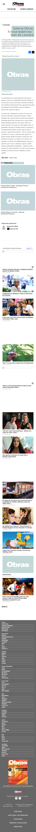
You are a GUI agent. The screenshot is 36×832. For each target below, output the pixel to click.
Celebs (3, 739)
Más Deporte (4, 674)
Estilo (3, 682)
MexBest (4, 744)
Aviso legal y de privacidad (18, 815)
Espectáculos (5, 721)
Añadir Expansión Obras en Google (11, 56)
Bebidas (3, 747)
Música (3, 689)
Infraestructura (6, 627)
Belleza (3, 728)
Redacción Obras (12, 226)
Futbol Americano (6, 671)
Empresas (4, 635)
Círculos (4, 724)
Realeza (3, 723)
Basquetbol (4, 673)
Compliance (18, 819)
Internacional (5, 640)
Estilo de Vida (5, 754)
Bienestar (4, 752)
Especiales (4, 716)
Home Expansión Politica (7, 637)
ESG (2, 645)
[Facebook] (29, 52)
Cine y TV (4, 687)
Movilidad (4, 700)
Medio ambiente (5, 695)
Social (3, 697)
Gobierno (4, 653)
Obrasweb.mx (20, 798)
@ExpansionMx (14, 228)
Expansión (5, 633)
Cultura (3, 731)
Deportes (4, 686)
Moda (3, 726)
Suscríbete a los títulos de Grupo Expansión (18, 786)
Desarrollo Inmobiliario (27, 9)
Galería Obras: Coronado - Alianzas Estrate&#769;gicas (12, 213)
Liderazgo (4, 713)
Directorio (18, 826)
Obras (3, 622)
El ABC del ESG (5, 705)
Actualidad (4, 712)
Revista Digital (5, 678)
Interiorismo (6, 25)
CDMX (3, 658)
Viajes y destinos (5, 749)
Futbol (3, 668)
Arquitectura (5, 629)
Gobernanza (4, 699)
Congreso (4, 656)
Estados (3, 660)
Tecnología (4, 642)
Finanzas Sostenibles (6, 702)
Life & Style (5, 681)
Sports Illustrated (7, 666)
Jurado (3, 755)
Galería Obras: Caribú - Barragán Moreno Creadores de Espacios (14, 186)
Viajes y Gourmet (5, 691)
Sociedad (4, 663)
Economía (4, 638)
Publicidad (18, 811)
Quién (3, 720)
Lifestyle (4, 676)
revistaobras (16, 798)
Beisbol (3, 669)
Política (4, 651)
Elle (3, 734)
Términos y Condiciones (18, 823)
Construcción (11, 9)
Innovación (4, 704)
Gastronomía (5, 745)
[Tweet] (33, 52)
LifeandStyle (4, 648)
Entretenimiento (5, 684)
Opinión (3, 661)
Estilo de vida (5, 741)
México (3, 655)
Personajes (4, 750)
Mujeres (3, 647)
